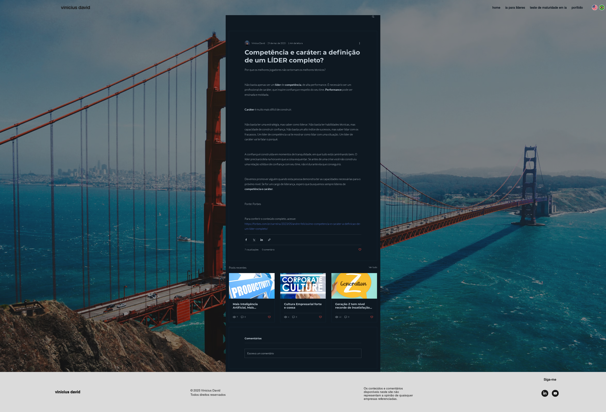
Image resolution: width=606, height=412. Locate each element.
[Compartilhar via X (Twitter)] (253, 239)
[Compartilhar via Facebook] (246, 239)
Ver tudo (373, 267)
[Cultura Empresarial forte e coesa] (303, 286)
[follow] (544, 393)
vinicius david (67, 392)
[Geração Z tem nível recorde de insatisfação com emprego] (354, 286)
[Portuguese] (601, 7)
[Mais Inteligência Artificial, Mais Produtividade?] (252, 286)
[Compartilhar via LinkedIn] (261, 239)
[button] (373, 16)
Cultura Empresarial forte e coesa (303, 305)
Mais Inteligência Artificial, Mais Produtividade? (245, 305)
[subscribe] (555, 393)
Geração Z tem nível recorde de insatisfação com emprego (352, 305)
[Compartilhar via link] (269, 239)
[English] (594, 7)
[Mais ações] (359, 43)
